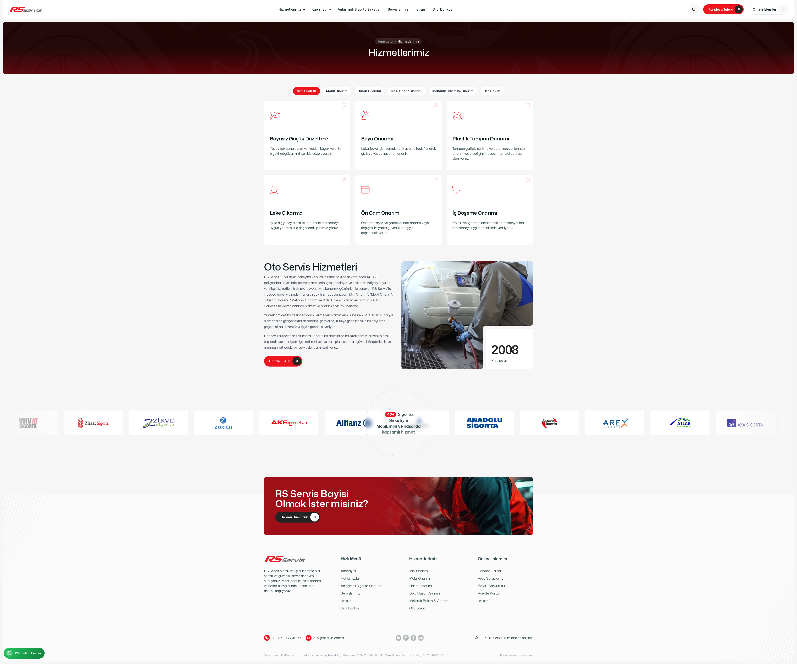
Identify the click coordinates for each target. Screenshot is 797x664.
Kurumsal (319, 9)
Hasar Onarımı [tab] (369, 91)
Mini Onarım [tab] (306, 91)
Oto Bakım (417, 608)
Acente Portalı (489, 593)
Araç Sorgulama (491, 578)
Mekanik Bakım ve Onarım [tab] (452, 91)
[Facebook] (413, 638)
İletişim (420, 9)
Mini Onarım (418, 571)
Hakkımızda (350, 578)
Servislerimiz (398, 9)
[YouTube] (421, 638)
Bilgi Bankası (443, 9)
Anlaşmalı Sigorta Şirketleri (359, 9)
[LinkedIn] (398, 638)
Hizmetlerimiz (290, 9)
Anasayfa (385, 41)
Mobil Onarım (419, 578)
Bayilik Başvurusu (491, 586)
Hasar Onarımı (420, 586)
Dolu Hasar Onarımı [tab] (406, 91)
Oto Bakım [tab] (491, 91)
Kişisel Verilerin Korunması (516, 655)
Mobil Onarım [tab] (336, 91)
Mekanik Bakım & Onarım (429, 600)
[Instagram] (406, 638)
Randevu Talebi (489, 571)
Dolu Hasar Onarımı (424, 593)
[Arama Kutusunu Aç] (694, 9)
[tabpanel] (398, 173)
